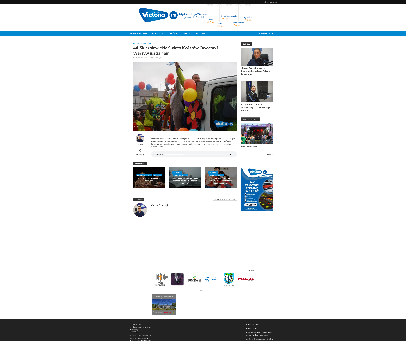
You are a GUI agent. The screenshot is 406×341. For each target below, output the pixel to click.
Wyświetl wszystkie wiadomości (225, 199)
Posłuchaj (263, 33)
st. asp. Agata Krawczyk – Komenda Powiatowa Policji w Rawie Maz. (256, 71)
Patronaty (184, 33)
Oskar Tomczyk (155, 58)
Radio (145, 33)
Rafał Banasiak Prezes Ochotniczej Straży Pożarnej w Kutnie (256, 107)
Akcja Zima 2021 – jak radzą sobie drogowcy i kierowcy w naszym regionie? (185, 180)
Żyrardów (157, 175)
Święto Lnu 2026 (249, 146)
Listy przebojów (169, 33)
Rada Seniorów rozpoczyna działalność (149, 179)
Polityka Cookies (251, 329)
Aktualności (135, 33)
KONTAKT (206, 33)
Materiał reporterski (142, 44)
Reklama (196, 33)
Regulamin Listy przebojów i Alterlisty (259, 339)
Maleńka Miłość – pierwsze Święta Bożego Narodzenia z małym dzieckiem (221, 180)
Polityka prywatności (253, 325)
